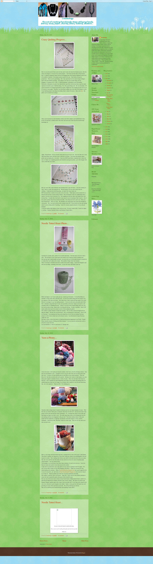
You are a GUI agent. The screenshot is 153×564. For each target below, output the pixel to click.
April (108, 116)
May (108, 114)
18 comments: (61, 213)
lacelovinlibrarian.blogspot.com (67, 470)
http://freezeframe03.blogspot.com (68, 472)
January (108, 123)
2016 (106, 78)
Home (64, 541)
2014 (106, 129)
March (108, 119)
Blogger (83, 553)
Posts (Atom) (49, 544)
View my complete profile (97, 66)
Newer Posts (44, 541)
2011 (106, 136)
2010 (106, 139)
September (109, 88)
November (109, 83)
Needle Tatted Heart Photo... (55, 223)
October (109, 85)
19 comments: (61, 328)
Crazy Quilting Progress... (54, 39)
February (109, 121)
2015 (106, 127)
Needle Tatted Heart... (52, 502)
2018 (106, 73)
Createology (104, 37)
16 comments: (61, 535)
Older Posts (84, 541)
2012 (106, 134)
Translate (97, 100)
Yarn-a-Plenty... (49, 337)
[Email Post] (66, 213)
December (109, 80)
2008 (106, 144)
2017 (106, 76)
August (108, 90)
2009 (106, 141)
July (108, 92)
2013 (106, 131)
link (82, 91)
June (108, 111)
